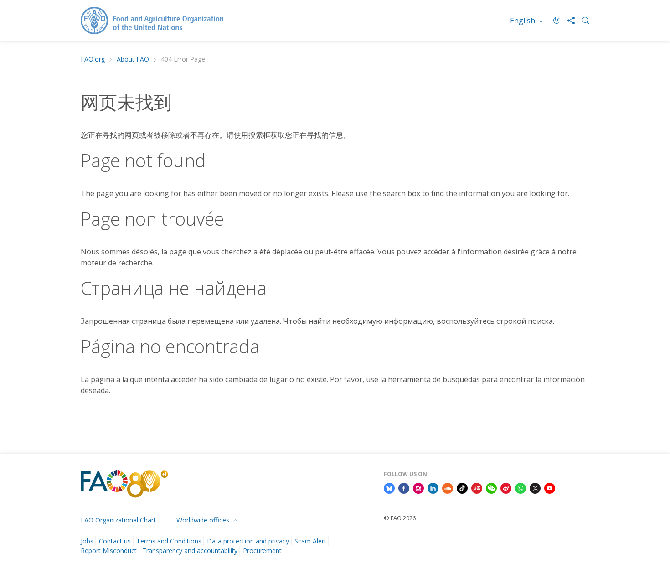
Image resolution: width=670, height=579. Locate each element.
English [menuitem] (523, 21)
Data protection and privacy (248, 541)
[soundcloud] (447, 487)
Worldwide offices (203, 520)
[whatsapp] (520, 487)
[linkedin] (433, 487)
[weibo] (505, 487)
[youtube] (549, 487)
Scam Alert (310, 541)
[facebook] (403, 487)
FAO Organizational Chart (118, 520)
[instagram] (418, 487)
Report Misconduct (109, 550)
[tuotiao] (476, 487)
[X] (535, 487)
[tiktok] (462, 487)
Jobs (87, 541)
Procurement (262, 550)
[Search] (582, 20)
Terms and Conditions (168, 541)
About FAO (133, 59)
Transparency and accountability (189, 550)
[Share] (567, 20)
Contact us (115, 541)
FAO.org (93, 59)
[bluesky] (389, 487)
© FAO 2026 (400, 518)
